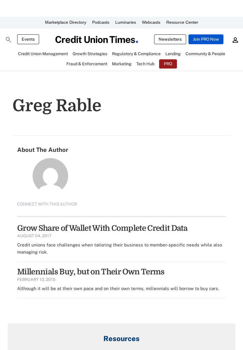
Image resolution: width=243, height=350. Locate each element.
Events (28, 39)
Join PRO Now (206, 39)
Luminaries (125, 22)
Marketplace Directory (65, 22)
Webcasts (151, 22)
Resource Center (182, 22)
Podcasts (100, 22)
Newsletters (170, 39)
